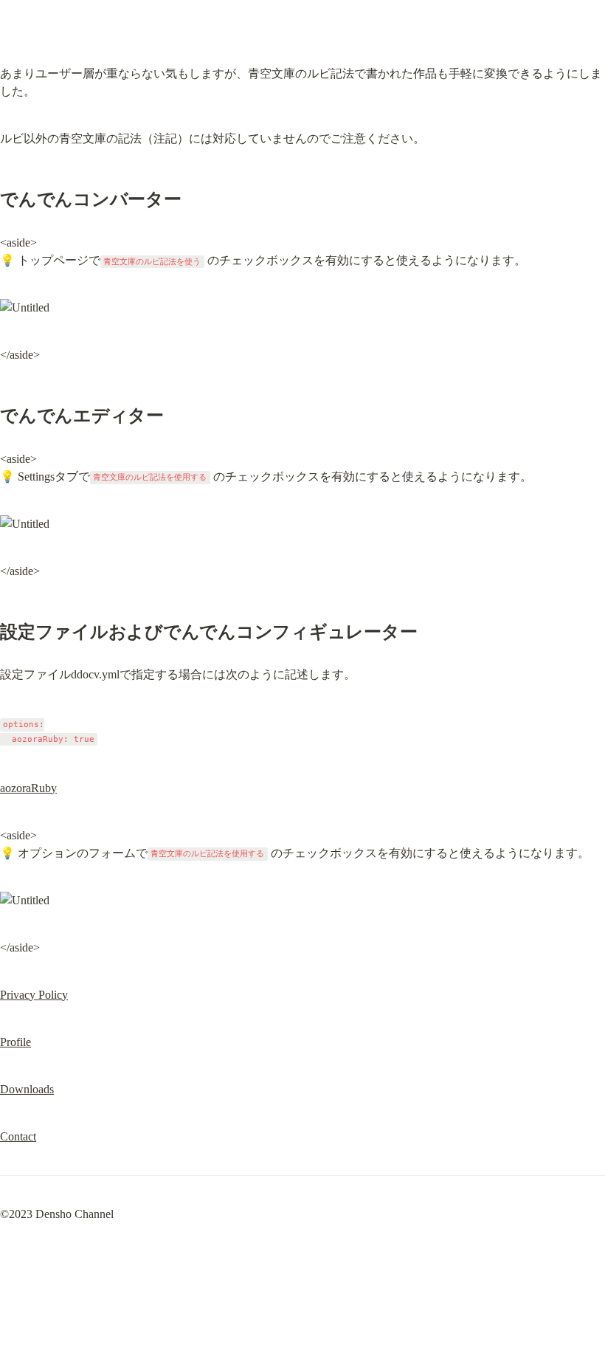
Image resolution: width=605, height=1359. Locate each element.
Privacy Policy (34, 994)
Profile (15, 1042)
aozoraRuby (28, 788)
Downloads (27, 1089)
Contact (18, 1136)
